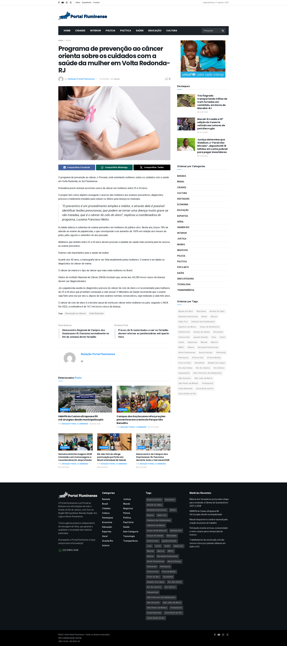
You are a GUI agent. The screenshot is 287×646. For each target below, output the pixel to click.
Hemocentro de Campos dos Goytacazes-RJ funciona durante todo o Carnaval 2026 (152, 457)
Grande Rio (183, 227)
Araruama (201, 311)
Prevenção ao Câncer (75, 313)
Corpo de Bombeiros (209, 327)
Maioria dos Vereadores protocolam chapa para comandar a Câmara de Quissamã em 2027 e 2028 (209, 503)
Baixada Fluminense (188, 316)
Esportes (182, 216)
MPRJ (181, 347)
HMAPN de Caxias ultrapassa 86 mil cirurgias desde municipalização (80, 418)
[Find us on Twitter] (71, 2)
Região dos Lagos (216, 363)
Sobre (77, 2)
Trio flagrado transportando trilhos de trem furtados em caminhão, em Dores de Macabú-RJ (212, 102)
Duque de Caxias (202, 332)
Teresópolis (207, 383)
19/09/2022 (203, 156)
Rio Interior (219, 368)
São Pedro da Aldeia (188, 383)
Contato (96, 2)
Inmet (222, 337)
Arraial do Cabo (217, 311)
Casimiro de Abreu (187, 327)
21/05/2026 (154, 427)
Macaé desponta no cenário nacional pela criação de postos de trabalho (209, 521)
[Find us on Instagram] (67, 2)
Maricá (214, 342)
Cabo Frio (183, 321)
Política (125, 30)
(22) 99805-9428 (70, 550)
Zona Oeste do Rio (187, 393)
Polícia (110, 30)
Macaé (204, 342)
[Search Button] (223, 30)
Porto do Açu (185, 363)
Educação (154, 30)
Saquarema (184, 373)
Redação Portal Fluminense (81, 79)
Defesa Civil (184, 332)
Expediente (86, 2)
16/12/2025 (203, 132)
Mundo (181, 244)
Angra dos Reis (186, 311)
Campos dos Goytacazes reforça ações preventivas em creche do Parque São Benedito (141, 420)
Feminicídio (184, 337)
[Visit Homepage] (82, 15)
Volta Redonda (96, 313)
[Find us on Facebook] (58, 2)
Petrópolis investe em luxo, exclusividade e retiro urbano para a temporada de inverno (209, 531)
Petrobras (221, 352)
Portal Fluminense (76, 634)
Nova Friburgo (205, 352)
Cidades (80, 30)
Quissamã (199, 363)
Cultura (171, 30)
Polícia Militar (214, 357)
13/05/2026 (64, 467)
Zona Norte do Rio (204, 388)
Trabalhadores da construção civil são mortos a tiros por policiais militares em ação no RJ (208, 543)
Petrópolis (183, 357)
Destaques (183, 198)
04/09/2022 (203, 112)
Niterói (191, 347)
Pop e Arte (183, 267)
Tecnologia (183, 284)
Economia (182, 204)
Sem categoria (185, 278)
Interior (95, 30)
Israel (181, 342)
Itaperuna (192, 342)
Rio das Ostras (185, 368)
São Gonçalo (185, 378)
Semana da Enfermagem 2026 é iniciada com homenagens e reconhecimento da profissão (75, 457)
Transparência (185, 290)
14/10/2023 (104, 79)
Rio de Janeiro (203, 368)
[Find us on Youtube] (63, 2)
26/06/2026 (95, 424)
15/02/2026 (141, 467)
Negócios (182, 250)
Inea (214, 337)
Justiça (181, 238)
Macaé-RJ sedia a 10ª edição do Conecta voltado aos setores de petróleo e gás (211, 124)
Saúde (140, 30)
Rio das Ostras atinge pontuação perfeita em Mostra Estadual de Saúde (111, 457)
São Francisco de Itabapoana (207, 373)
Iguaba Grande (201, 337)
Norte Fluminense (187, 352)
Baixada (64, 409)
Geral (180, 221)
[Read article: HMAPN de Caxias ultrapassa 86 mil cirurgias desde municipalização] (85, 399)
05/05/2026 (103, 467)
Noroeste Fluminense (208, 347)
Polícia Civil (197, 357)
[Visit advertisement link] (203, 59)
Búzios (214, 316)
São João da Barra (203, 378)
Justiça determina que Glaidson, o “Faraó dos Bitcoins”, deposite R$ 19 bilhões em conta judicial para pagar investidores (212, 146)
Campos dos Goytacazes (203, 321)
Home (67, 30)
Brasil (180, 181)
